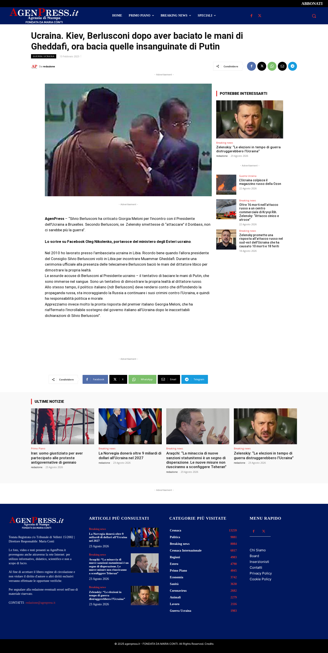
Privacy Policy (261, 573)
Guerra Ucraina (43, 56)
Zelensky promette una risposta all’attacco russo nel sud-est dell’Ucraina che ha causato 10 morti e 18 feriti (261, 240)
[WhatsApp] (272, 66)
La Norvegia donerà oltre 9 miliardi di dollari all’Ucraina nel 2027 (130, 455)
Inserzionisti (259, 562)
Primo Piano (38, 448)
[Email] (282, 66)
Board (254, 556)
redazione (49, 66)
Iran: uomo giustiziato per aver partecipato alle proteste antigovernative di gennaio (57, 458)
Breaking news (224, 142)
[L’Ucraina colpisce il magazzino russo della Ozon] (226, 185)
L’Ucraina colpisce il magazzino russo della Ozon (260, 182)
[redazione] (35, 66)
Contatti (256, 567)
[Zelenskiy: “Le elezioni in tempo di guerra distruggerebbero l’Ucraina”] (249, 119)
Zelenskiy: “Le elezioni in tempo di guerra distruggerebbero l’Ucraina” (248, 149)
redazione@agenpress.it (40, 602)
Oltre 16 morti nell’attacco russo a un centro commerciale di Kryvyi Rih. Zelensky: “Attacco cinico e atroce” (259, 212)
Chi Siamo (258, 550)
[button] (314, 15)
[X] (260, 16)
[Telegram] (292, 66)
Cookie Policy (260, 579)
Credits (209, 643)
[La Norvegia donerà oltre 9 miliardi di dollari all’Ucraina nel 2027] (130, 426)
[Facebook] (251, 16)
